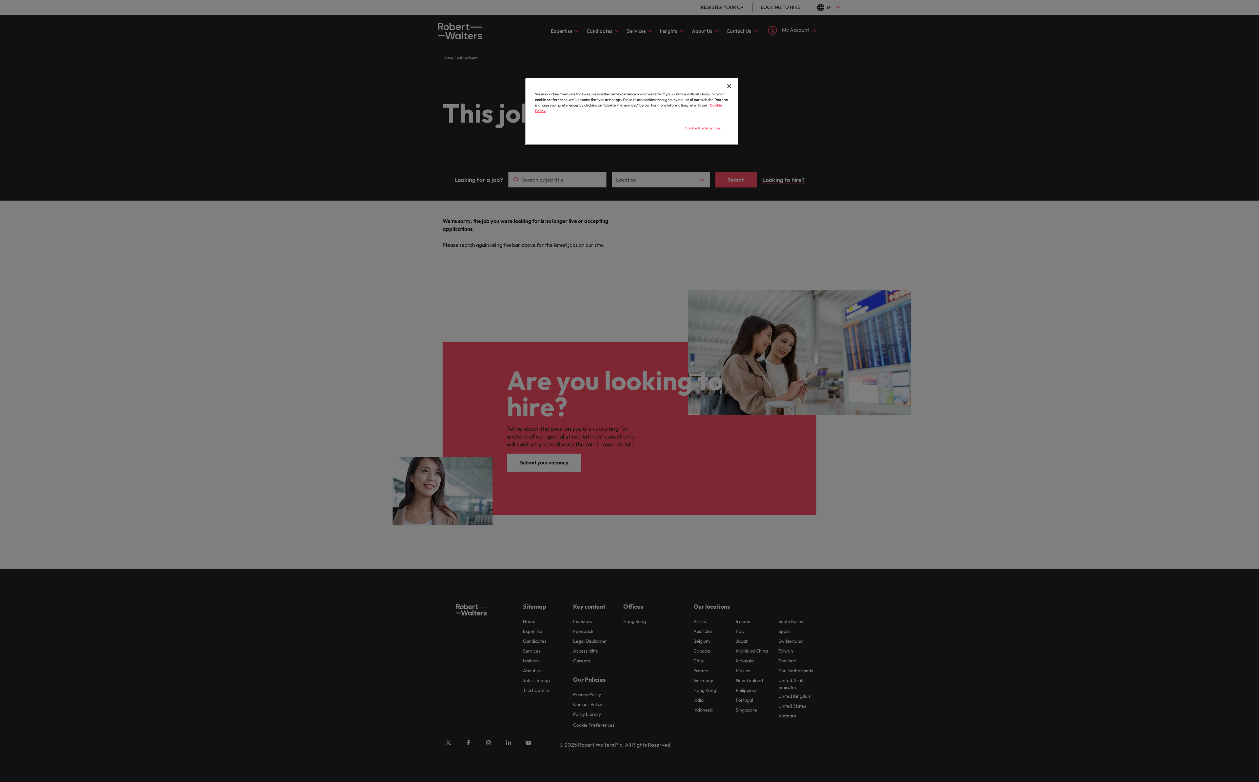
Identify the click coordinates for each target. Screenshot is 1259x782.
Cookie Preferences (703, 128)
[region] (631, 111)
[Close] (729, 86)
